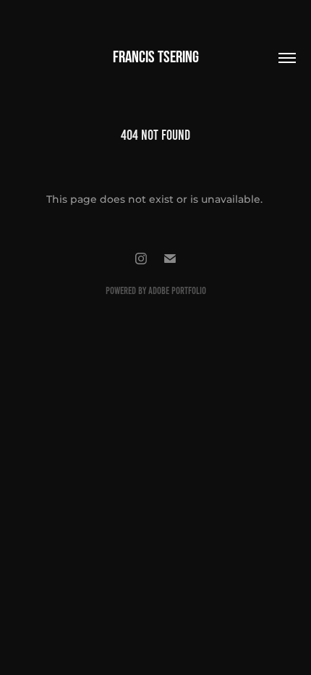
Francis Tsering (156, 56)
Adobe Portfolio (177, 290)
